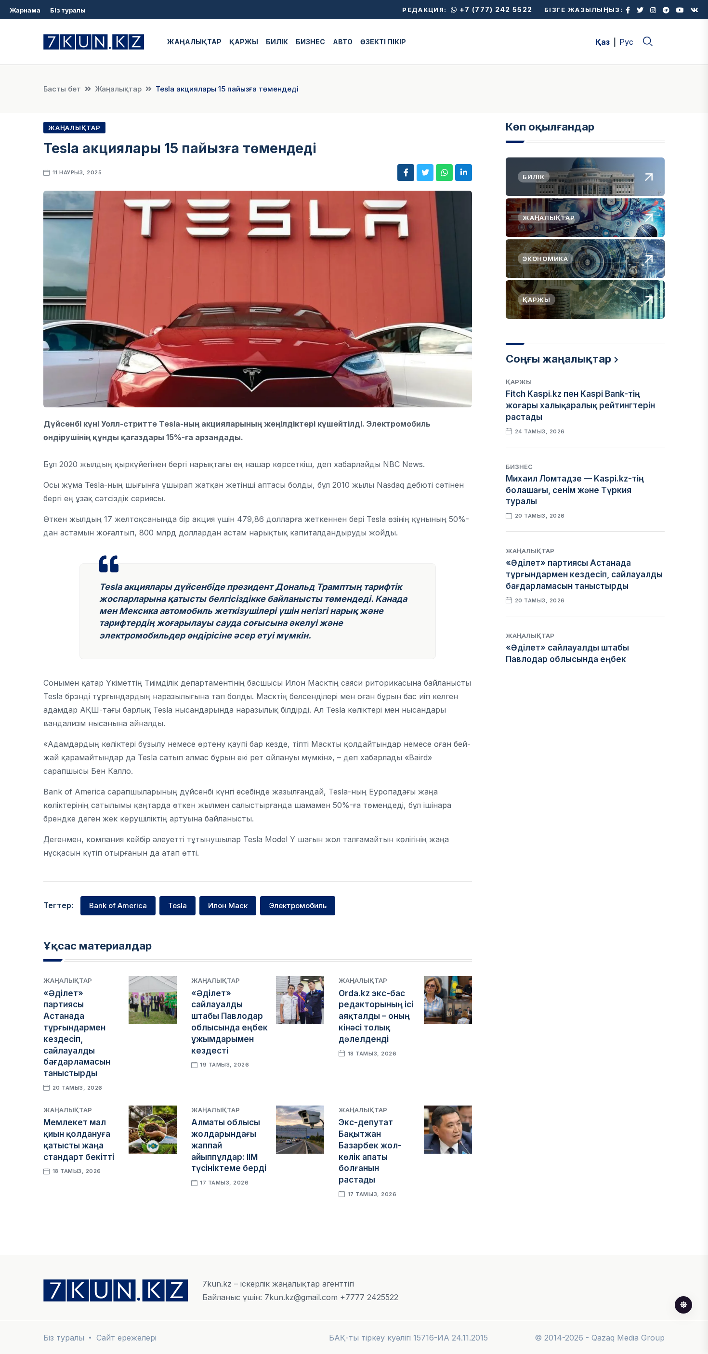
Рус (626, 42)
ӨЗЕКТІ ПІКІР (383, 42)
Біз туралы (68, 10)
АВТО (343, 42)
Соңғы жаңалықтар (558, 358)
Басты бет (62, 88)
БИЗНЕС (310, 42)
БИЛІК (277, 42)
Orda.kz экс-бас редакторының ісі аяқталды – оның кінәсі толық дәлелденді (376, 1016)
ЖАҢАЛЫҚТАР (194, 42)
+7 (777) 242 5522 (495, 9)
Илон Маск (228, 905)
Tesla (177, 905)
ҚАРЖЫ (243, 42)
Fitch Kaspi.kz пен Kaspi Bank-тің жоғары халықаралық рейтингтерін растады (580, 405)
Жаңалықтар (118, 88)
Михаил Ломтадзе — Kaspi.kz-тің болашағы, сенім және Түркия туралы (575, 490)
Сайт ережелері (126, 1337)
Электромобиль (298, 905)
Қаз (602, 42)
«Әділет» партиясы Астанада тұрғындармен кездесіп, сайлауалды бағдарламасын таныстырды (584, 574)
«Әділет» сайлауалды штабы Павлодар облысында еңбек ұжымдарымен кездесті (567, 659)
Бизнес (519, 466)
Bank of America (118, 905)
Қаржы (519, 382)
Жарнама (25, 10)
